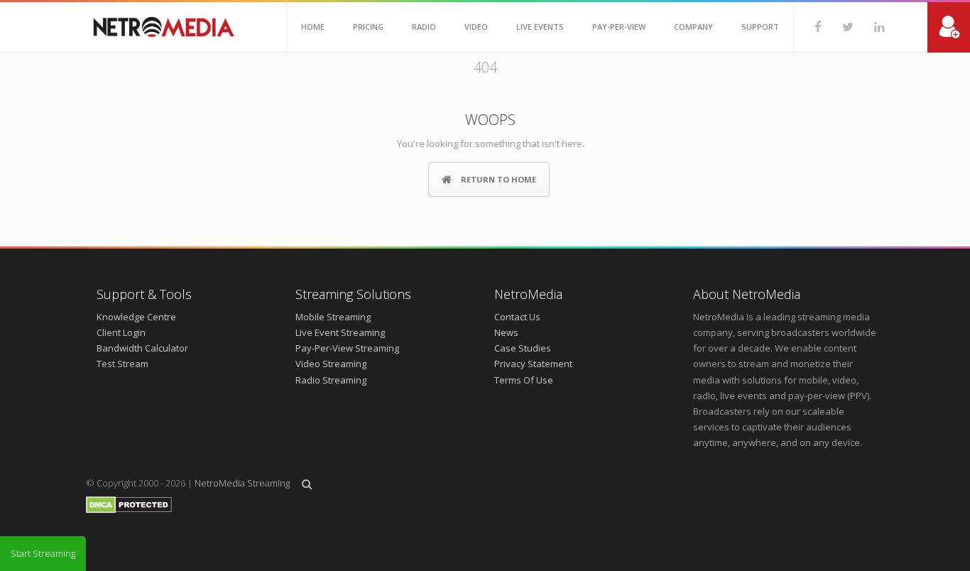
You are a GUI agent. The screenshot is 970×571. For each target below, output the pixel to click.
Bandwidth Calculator (142, 348)
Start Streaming (43, 553)
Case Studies (522, 348)
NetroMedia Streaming (242, 483)
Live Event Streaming (340, 332)
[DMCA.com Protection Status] (129, 510)
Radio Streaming (330, 380)
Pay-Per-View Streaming (347, 348)
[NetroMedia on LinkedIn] (869, 26)
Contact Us (517, 316)
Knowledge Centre (136, 316)
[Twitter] (838, 26)
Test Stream (122, 363)
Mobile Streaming (333, 316)
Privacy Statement (533, 363)
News (506, 332)
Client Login (121, 332)
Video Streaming (330, 363)
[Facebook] (808, 26)
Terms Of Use (523, 380)
